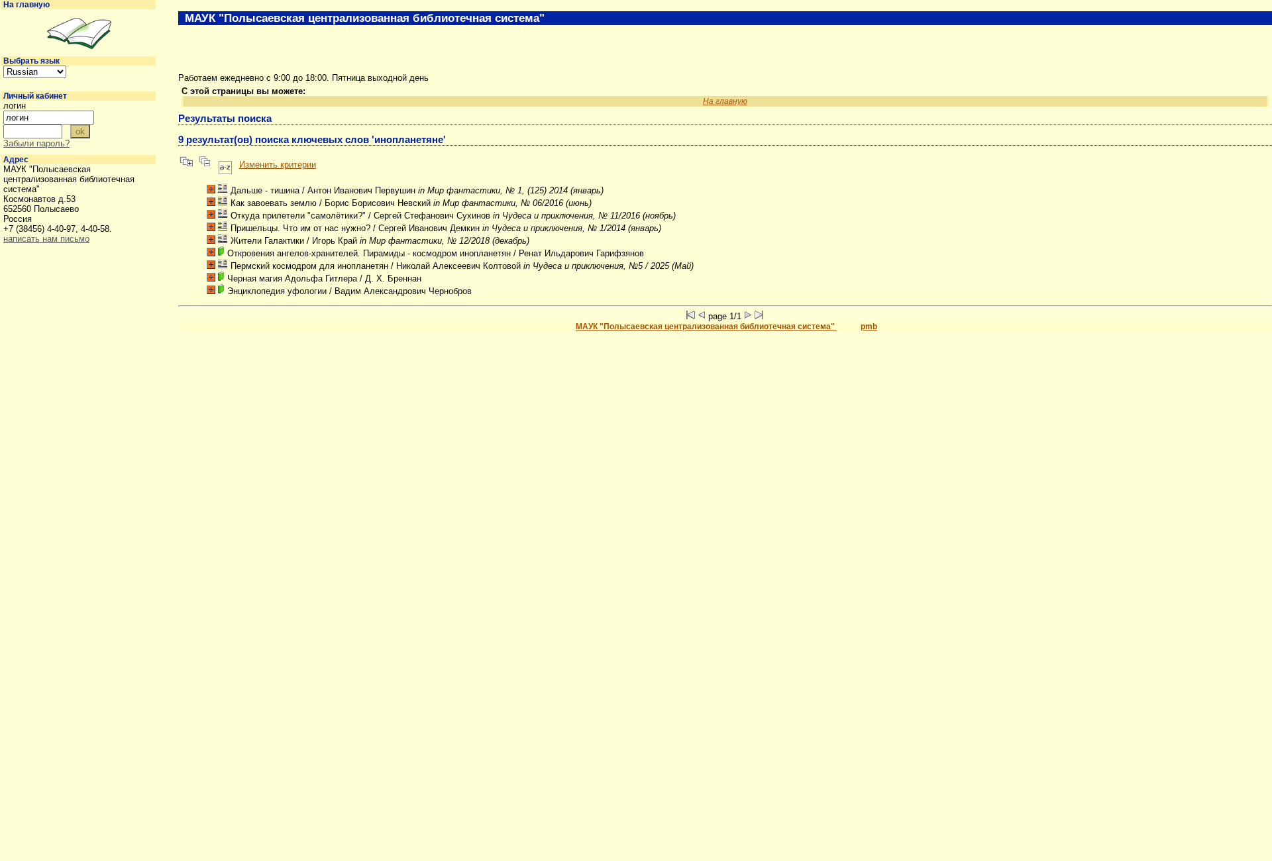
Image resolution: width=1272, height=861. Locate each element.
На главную (26, 4)
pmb (869, 326)
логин (14, 106)
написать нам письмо (46, 239)
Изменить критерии (277, 165)
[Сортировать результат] (225, 165)
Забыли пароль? (36, 143)
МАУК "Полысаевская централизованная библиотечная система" (706, 326)
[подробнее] (211, 189)
